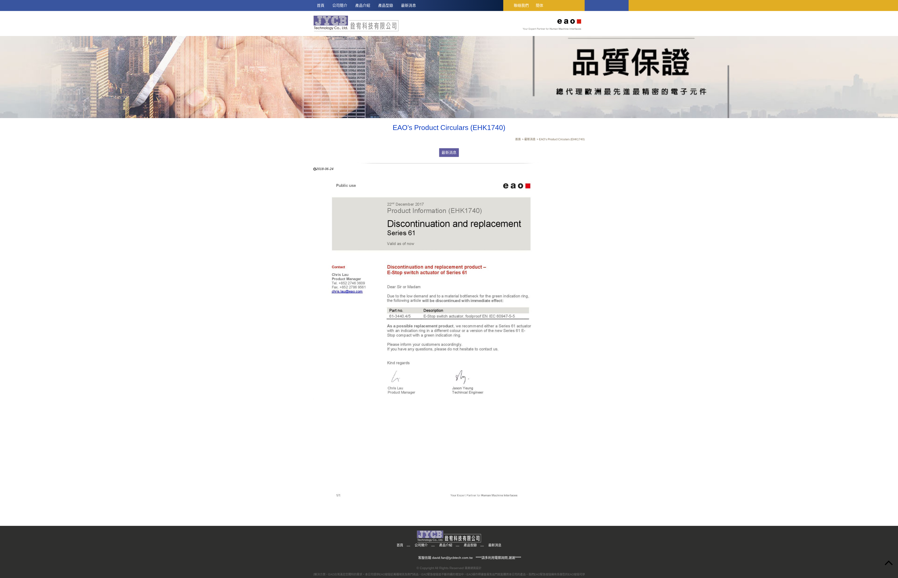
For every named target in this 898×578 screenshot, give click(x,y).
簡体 (539, 5)
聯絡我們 (521, 5)
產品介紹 (362, 5)
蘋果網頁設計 (473, 568)
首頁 (320, 5)
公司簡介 (339, 5)
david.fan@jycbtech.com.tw (452, 558)
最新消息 (408, 5)
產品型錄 (385, 5)
